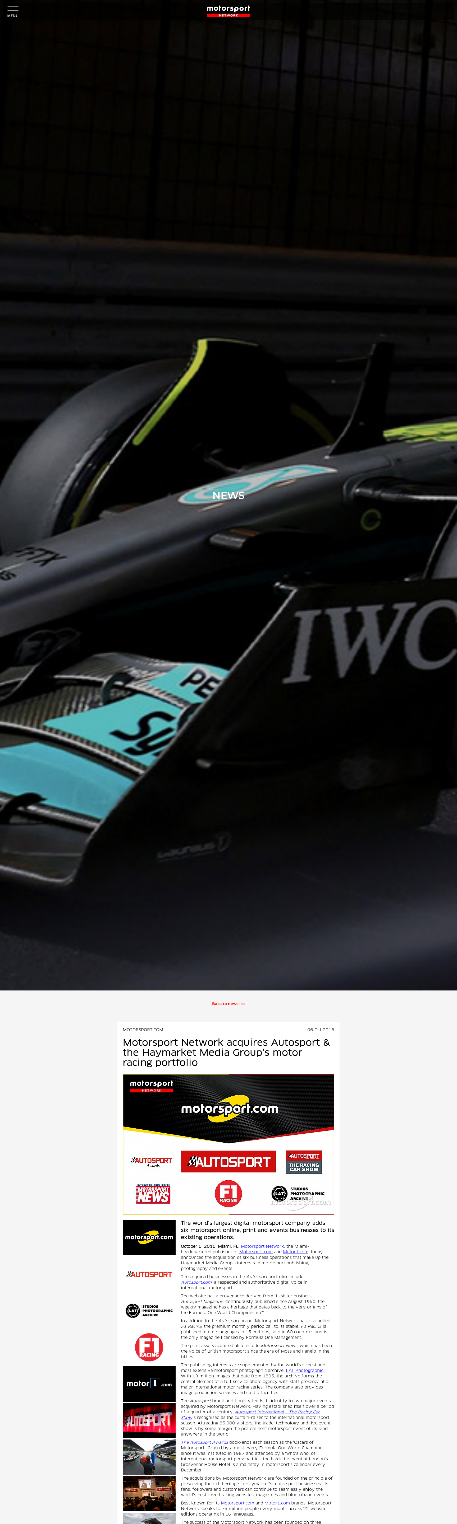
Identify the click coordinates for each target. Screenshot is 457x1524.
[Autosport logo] (149, 1274)
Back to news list (228, 1003)
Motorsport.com (256, 1252)
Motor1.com (295, 1252)
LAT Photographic (304, 1371)
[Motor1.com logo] (149, 1384)
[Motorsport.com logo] (149, 1237)
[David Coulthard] (149, 1494)
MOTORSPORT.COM (143, 1030)
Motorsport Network (262, 1247)
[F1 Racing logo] (149, 1347)
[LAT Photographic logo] (149, 1311)
